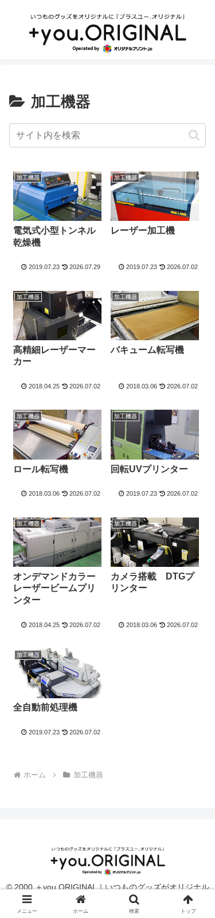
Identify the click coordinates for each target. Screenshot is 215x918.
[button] (194, 135)
